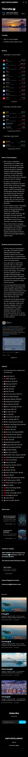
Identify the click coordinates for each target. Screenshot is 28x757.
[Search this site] (23, 2)
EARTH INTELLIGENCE (9, 2)
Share (23, 13)
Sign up (14, 742)
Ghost (17, 745)
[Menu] (26, 2)
